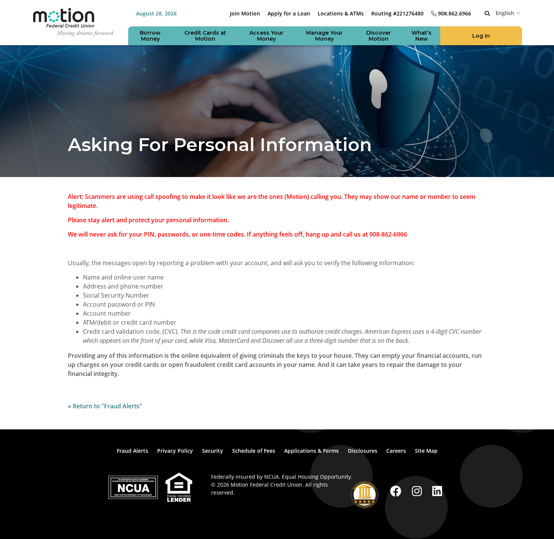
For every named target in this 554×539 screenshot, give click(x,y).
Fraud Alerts (132, 450)
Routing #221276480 (397, 13)
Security (212, 450)
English (505, 13)
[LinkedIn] (437, 491)
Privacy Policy (175, 450)
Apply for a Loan (289, 13)
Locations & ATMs (341, 13)
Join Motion (245, 13)
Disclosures (362, 450)
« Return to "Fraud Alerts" (105, 406)
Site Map (426, 450)
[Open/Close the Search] (487, 13)
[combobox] (509, 13)
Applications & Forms (311, 450)
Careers (396, 450)
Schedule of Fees (253, 450)
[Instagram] (418, 491)
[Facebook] (397, 491)
